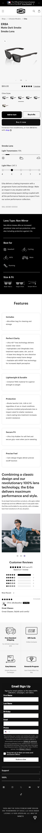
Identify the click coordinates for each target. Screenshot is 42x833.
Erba (25, 19)
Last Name (8, 703)
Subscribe (21, 759)
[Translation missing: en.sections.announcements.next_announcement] (39, 3)
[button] (2, 11)
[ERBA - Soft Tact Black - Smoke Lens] (36, 98)
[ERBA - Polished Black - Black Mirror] (28, 98)
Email (6, 720)
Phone (6, 728)
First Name (8, 695)
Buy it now (21, 122)
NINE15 (21, 816)
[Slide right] (26, 80)
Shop (3, 19)
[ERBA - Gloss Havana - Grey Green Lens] (5, 106)
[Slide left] (15, 80)
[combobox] (7, 732)
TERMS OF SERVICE (30, 741)
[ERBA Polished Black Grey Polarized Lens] (13, 98)
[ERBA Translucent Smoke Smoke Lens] (5, 98)
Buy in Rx (31, 115)
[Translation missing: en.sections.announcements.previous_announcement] (3, 3)
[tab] (17, 556)
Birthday (7, 712)
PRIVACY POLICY (25, 749)
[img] (7, 599)
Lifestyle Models (15, 19)
